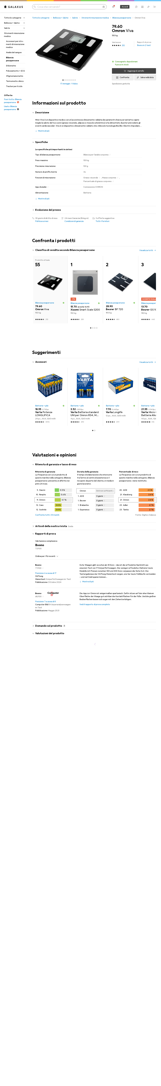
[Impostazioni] (113, 7)
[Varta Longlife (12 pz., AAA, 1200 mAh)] (120, 476)
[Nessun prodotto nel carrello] (154, 7)
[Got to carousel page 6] (73, 80)
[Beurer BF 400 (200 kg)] (50, 285)
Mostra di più (43, 131)
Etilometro (11, 66)
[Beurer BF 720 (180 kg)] (120, 368)
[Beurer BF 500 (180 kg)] (85, 285)
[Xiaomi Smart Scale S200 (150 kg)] (85, 368)
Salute (7, 28)
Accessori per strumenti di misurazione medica (15, 44)
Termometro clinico (15, 81)
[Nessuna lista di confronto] (142, 7)
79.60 (117, 26)
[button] (134, 63)
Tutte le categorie (12, 18)
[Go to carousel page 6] (98, 318)
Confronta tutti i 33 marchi (47, 594)
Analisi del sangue (14, 52)
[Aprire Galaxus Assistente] (136, 7)
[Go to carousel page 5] (96, 318)
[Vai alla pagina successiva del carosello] (151, 285)
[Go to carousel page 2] (90, 318)
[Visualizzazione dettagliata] (53, 579)
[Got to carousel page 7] (75, 80)
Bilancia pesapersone (12, 59)
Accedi (125, 7)
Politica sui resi (41, 221)
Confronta (124, 77)
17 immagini (65, 83)
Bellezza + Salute (12, 23)
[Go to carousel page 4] (94, 318)
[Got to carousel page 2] (65, 80)
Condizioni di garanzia (74, 221)
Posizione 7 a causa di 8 (45, 680)
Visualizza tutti (146, 250)
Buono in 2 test (144, 44)
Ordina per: (40, 635)
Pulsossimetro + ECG (15, 71)
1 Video (74, 83)
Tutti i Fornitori (102, 221)
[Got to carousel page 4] (69, 80)
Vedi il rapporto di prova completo (94, 683)
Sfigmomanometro (14, 76)
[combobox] (51, 635)
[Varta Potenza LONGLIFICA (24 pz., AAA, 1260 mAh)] (50, 476)
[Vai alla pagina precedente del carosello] (36, 285)
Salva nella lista (147, 77)
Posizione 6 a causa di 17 (45, 652)
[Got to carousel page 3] (67, 80)
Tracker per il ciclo (14, 86)
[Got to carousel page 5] (71, 80)
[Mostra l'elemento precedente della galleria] (31, 49)
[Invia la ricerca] (34, 6)
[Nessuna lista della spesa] (148, 7)
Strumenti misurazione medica (14, 35)
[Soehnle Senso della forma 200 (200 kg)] (120, 285)
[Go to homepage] (13, 7)
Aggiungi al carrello (135, 71)
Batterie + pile (41, 484)
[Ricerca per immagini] (104, 6)
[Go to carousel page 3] (92, 318)
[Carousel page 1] (63, 80)
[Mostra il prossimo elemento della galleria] (106, 49)
